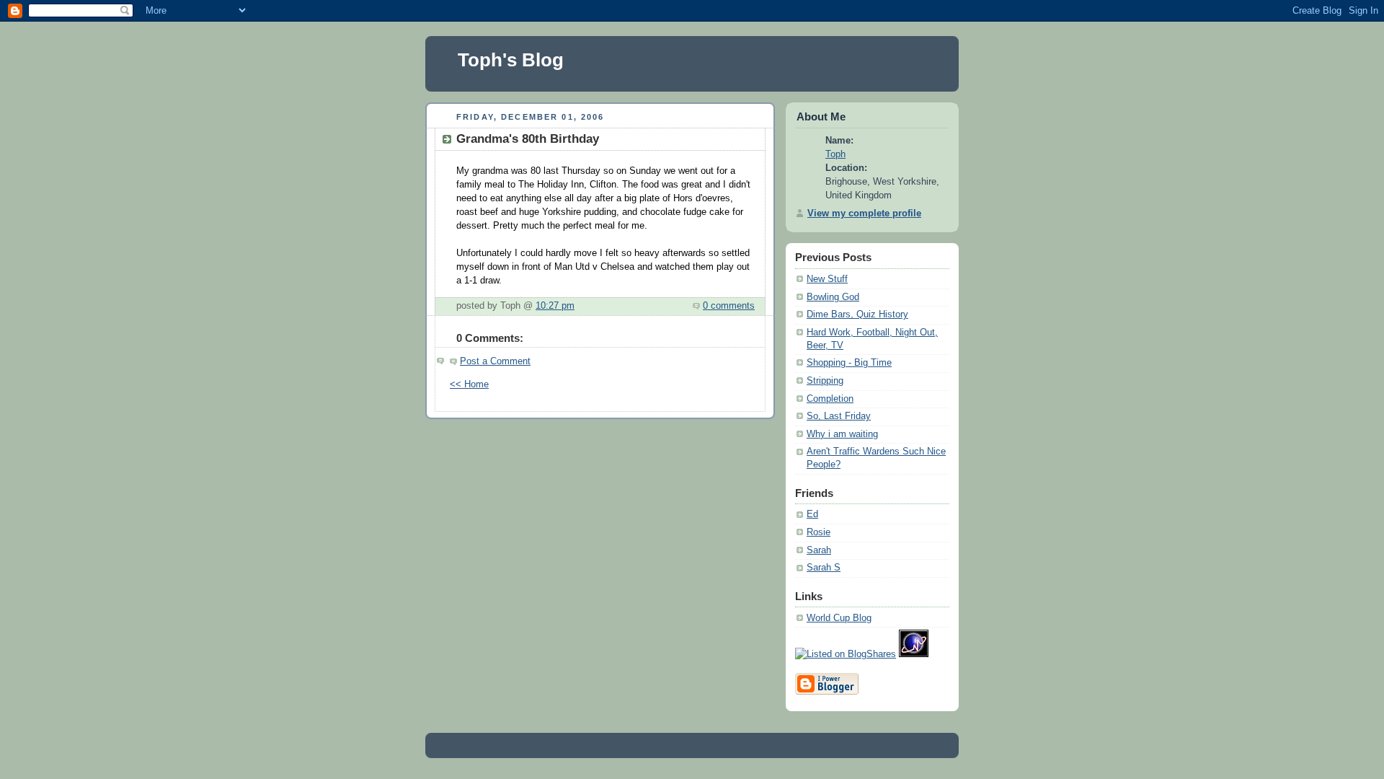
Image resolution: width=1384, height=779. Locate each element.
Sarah (819, 550)
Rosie (818, 532)
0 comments (729, 306)
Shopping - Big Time (849, 363)
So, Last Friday (839, 416)
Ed (812, 514)
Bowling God (833, 297)
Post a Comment (495, 361)
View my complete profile (864, 213)
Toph (835, 154)
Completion (830, 399)
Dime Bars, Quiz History (857, 314)
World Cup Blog (839, 618)
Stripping (825, 381)
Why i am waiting (842, 434)
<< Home (469, 384)
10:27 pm (555, 306)
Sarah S (823, 568)
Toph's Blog (511, 60)
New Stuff (827, 279)
